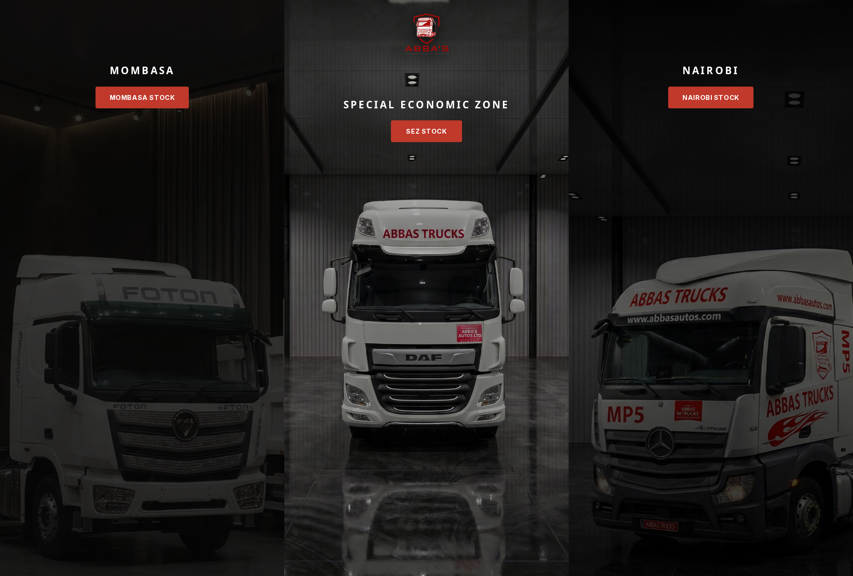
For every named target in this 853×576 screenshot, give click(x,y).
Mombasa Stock (142, 97)
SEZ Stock (426, 131)
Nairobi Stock (710, 97)
